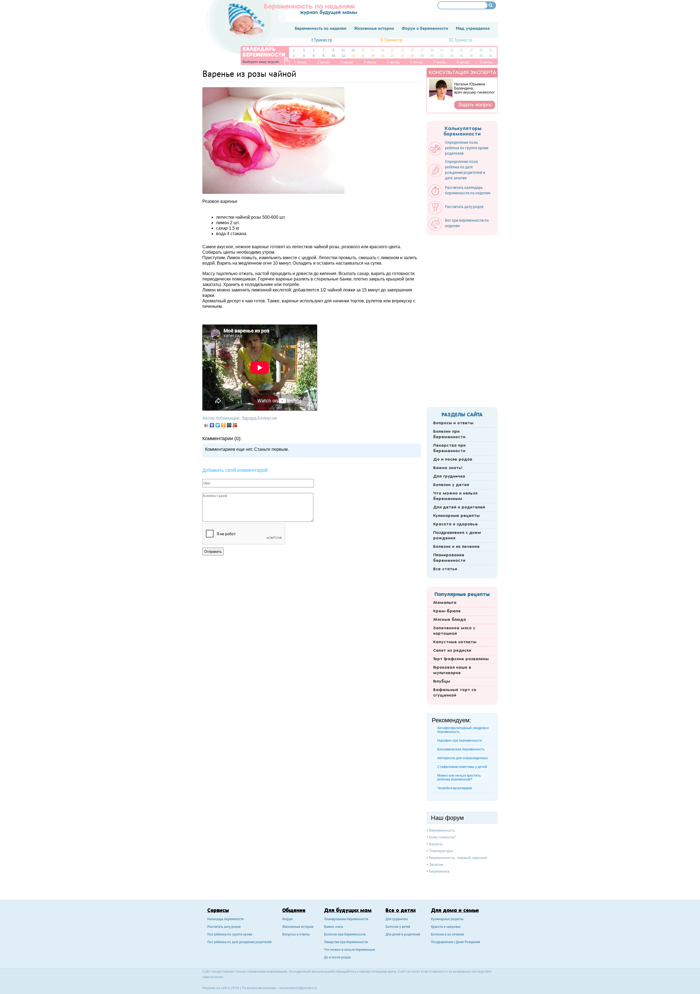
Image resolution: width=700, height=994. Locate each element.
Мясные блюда (449, 620)
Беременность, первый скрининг (458, 857)
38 (471, 56)
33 (451, 50)
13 (353, 50)
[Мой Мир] (229, 425)
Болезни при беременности (449, 434)
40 (481, 56)
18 (372, 56)
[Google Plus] (235, 425)
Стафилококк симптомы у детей (462, 767)
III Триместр (460, 40)
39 (481, 50)
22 (392, 56)
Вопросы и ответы (453, 423)
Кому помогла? (442, 837)
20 (382, 56)
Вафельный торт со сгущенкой (454, 692)
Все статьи (445, 569)
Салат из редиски (452, 651)
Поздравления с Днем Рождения (455, 942)
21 (392, 50)
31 (441, 50)
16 (362, 56)
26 (412, 56)
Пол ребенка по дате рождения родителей (239, 942)
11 (343, 50)
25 (412, 50)
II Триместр (391, 40)
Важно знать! (447, 468)
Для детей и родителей (459, 507)
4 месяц (370, 62)
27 (422, 50)
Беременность (442, 830)
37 (471, 50)
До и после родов (452, 459)
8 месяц (463, 62)
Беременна (439, 871)
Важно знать (333, 927)
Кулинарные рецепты (456, 516)
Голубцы (441, 681)
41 (490, 50)
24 (402, 56)
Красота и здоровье (455, 524)
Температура (441, 851)
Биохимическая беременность (461, 749)
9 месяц (486, 62)
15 (362, 50)
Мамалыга (444, 603)
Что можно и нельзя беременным (455, 496)
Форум (287, 919)
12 (343, 56)
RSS (235, 988)
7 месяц (439, 62)
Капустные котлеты (454, 642)
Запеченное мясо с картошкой (454, 631)
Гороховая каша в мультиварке (452, 670)
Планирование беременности (449, 558)
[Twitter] (218, 425)
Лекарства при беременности (449, 448)
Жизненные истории (297, 927)
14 (353, 56)
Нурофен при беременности (459, 740)
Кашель (436, 844)
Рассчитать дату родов (224, 927)
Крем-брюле (447, 611)
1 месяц (300, 62)
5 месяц (393, 62)
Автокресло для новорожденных (462, 758)
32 (441, 56)
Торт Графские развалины (461, 659)
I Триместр (321, 40)
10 (333, 56)
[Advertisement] (462, 320)
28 (422, 56)
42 (490, 56)
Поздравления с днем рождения (457, 535)
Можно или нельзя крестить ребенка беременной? (459, 777)
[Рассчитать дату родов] (458, 213)
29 (431, 50)
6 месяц (416, 62)
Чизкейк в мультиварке (454, 788)
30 (431, 56)
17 (372, 50)
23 (402, 50)
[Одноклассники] (223, 425)
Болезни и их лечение (456, 547)
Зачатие (436, 864)
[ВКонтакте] (212, 425)
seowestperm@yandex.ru (298, 988)
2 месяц (323, 62)
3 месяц (346, 62)
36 (461, 56)
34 (451, 56)
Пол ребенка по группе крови (229, 935)
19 (382, 50)
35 (461, 50)
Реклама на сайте (216, 988)
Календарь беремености (225, 919)
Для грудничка (449, 476)
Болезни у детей (451, 485)
